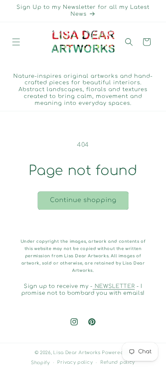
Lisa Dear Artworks (77, 352)
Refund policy (117, 362)
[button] (16, 42)
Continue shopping (83, 200)
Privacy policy (75, 362)
